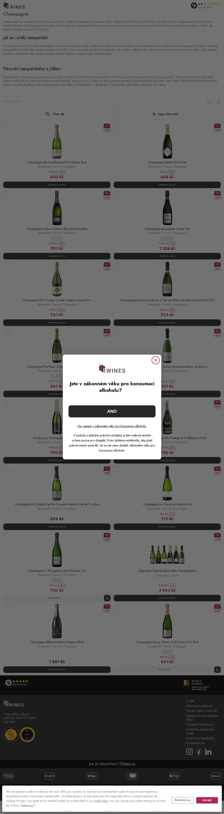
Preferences (183, 800)
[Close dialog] (155, 360)
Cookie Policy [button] (101, 801)
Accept (207, 800)
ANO (112, 411)
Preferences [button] (27, 805)
